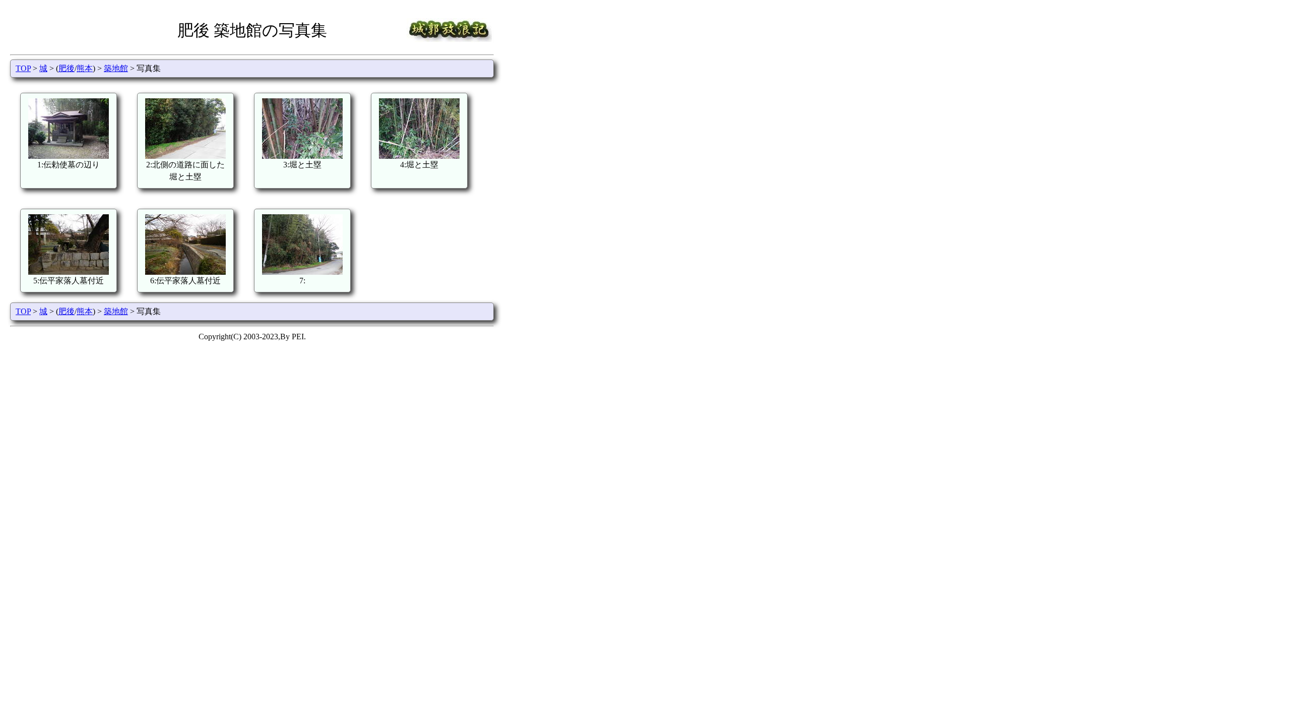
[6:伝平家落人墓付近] (185, 272)
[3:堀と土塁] (302, 156)
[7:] (302, 272)
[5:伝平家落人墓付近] (68, 272)
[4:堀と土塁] (419, 156)
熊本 (85, 68)
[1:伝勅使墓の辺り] (68, 156)
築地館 (116, 68)
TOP (23, 68)
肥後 (66, 68)
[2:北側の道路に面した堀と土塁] (185, 156)
